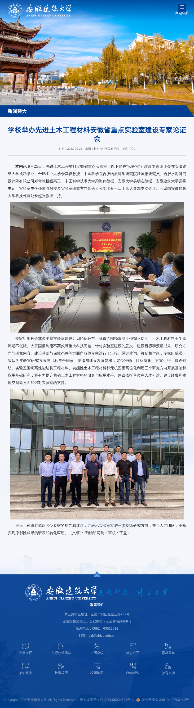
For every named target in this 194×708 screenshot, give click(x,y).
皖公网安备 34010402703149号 (165, 700)
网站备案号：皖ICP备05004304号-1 (107, 700)
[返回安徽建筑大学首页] (39, 4)
